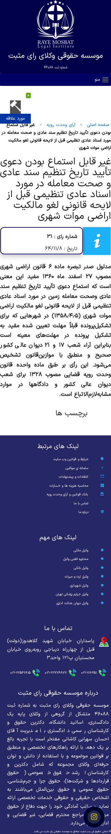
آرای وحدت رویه (61, 125)
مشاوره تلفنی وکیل (75, 559)
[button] (97, 79)
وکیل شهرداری (79, 585)
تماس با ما (81, 503)
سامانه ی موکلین (76, 468)
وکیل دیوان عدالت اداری (72, 603)
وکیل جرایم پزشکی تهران (72, 594)
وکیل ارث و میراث (76, 576)
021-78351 (89, 672)
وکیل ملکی (81, 550)
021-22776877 (56, 672)
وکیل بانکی (81, 568)
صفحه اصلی (98, 125)
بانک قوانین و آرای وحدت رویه (67, 494)
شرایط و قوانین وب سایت (70, 459)
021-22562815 (20, 672)
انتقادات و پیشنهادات (73, 477)
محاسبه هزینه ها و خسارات (69, 486)
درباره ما (83, 512)
